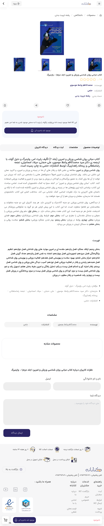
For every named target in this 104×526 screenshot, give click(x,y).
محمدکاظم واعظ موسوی (81, 85)
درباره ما (74, 493)
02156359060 (60, 475)
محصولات (91, 15)
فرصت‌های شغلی (71, 510)
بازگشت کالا (84, 491)
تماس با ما (73, 501)
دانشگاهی (78, 15)
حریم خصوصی (85, 498)
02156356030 (85, 475)
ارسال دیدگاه (16, 433)
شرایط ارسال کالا (97, 501)
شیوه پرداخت (98, 510)
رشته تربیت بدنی (62, 15)
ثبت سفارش (98, 493)
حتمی (89, 90)
